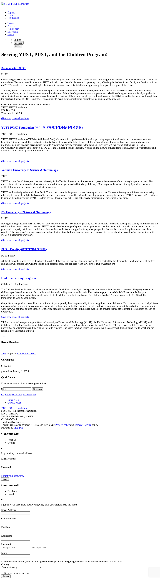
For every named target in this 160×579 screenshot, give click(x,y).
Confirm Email (8, 518)
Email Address (8, 458)
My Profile (13, 31)
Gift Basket (13, 18)
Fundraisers (13, 29)
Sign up (5, 576)
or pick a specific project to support (18, 394)
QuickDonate (14, 402)
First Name (6, 527)
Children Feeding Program (18, 278)
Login (10, 15)
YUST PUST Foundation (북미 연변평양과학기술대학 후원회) (42, 127)
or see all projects (20, 118)
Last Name (6, 535)
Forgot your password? (12, 476)
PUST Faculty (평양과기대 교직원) (24, 249)
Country (5, 564)
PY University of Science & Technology (26, 212)
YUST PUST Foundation (14, 408)
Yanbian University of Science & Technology (29, 170)
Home (11, 23)
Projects (11, 26)
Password (6, 467)
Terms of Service (83, 425)
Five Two (18, 427)
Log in (5, 479)
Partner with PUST (13, 68)
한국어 (18, 46)
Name (4, 553)
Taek (3, 353)
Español (18, 43)
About (11, 34)
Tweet (4, 336)
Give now (6, 118)
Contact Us (13, 400)
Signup (11, 12)
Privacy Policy (62, 425)
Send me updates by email (17, 573)
